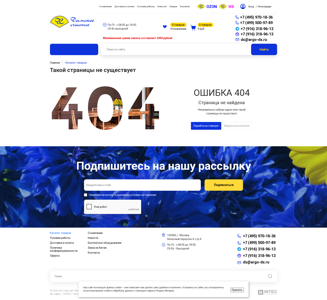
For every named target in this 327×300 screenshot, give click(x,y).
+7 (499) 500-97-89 (256, 22)
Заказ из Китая (97, 247)
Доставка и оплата (62, 242)
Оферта (55, 255)
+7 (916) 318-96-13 (259, 249)
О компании (95, 232)
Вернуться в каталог (237, 125)
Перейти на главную (206, 125)
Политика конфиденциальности (64, 249)
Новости (93, 237)
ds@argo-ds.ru (256, 262)
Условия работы (60, 237)
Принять (237, 289)
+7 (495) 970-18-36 (256, 17)
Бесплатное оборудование (104, 242)
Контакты (94, 252)
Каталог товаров (60, 232)
